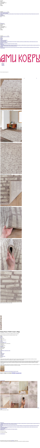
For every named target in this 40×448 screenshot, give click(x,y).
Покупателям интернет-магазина (8, 47)
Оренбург (16, 43)
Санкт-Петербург (4, 43)
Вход (1, 16)
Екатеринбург (9, 43)
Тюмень (13, 43)
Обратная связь (29, 47)
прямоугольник (2, 353)
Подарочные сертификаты (3, 40)
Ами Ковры (12, 440)
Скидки (1, 39)
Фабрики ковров (6, 45)
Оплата (13, 41)
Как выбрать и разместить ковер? (33, 45)
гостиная (1, 356)
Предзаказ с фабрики (24, 41)
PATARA (13, 372)
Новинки (1, 38)
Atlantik (1, 336)
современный (2, 350)
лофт (9, 350)
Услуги (1, 426)
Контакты (1, 46)
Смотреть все (18, 372)
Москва (1, 43)
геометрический (6, 350)
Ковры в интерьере (26, 45)
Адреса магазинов (2, 428)
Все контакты (2, 47)
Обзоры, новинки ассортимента (12, 45)
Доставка (8, 41)
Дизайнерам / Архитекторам (23, 47)
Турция (1, 340)
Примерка (10, 41)
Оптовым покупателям (16, 47)
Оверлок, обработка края (17, 41)
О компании (2, 45)
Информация (2, 44)
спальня (4, 356)
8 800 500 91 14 (2, 15)
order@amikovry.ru (2, 433)
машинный (1, 346)
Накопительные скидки (34, 41)
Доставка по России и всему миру (4, 12)
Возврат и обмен (29, 41)
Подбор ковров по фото (3, 41)
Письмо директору (36, 47)
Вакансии (32, 47)
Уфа (11, 43)
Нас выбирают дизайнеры (20, 45)
